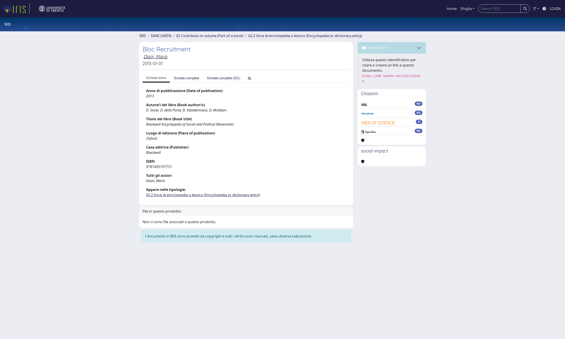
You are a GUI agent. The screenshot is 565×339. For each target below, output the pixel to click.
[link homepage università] (52, 8)
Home (452, 8)
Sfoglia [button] (466, 8)
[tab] (249, 77)
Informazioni (376, 47)
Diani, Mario (155, 56)
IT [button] (534, 8)
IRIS (142, 35)
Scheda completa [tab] (186, 77)
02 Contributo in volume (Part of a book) (209, 35)
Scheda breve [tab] (156, 77)
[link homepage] (16, 8)
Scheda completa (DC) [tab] (223, 77)
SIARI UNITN (161, 35)
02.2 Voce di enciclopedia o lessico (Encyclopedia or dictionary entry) (305, 35)
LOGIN (555, 8)
